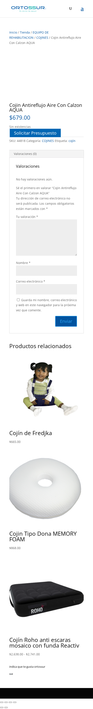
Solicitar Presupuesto (35, 133)
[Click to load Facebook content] (11, 674)
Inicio (13, 32)
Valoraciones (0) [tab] (25, 154)
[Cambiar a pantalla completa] (6, 702)
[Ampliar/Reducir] (1, 702)
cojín (72, 141)
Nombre (23, 263)
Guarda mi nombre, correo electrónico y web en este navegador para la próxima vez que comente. (46, 305)
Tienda (25, 32)
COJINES (42, 37)
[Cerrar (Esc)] (14, 702)
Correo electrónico (30, 281)
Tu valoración (27, 217)
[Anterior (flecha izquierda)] (1, 707)
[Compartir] (10, 702)
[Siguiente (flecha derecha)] (6, 707)
